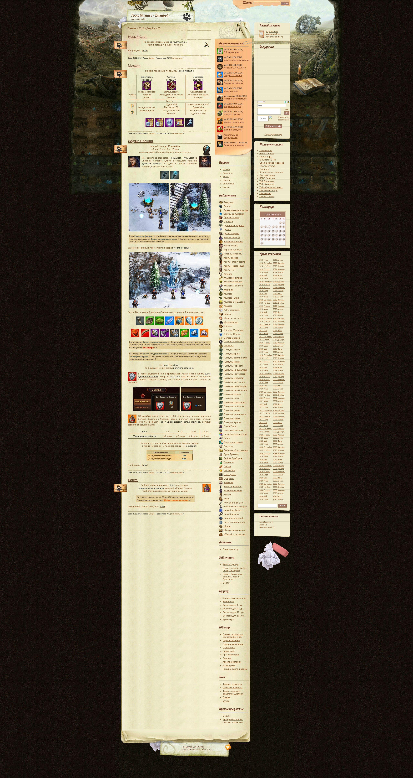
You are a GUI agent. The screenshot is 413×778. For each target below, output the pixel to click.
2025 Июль (263, 481)
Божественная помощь (236, 210)
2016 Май (263, 312)
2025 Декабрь (278, 487)
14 (277, 231)
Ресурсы (228, 446)
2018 (141, 28)
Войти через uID (273, 126)
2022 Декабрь (278, 432)
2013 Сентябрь (265, 263)
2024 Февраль (279, 453)
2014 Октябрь (278, 281)
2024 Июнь (277, 459)
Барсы (227, 206)
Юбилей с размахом (234, 534)
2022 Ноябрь (264, 432)
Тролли (228, 494)
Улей (226, 498)
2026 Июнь (277, 496)
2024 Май (263, 459)
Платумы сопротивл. (235, 402)
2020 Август (278, 389)
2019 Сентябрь (265, 373)
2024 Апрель (278, 456)
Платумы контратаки (235, 374)
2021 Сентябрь (265, 410)
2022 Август (278, 426)
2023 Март (263, 438)
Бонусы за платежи (234, 145)
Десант (227, 229)
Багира (151, 58)
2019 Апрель (278, 364)
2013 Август (278, 260)
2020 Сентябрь (265, 392)
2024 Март (263, 456)
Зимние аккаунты (233, 129)
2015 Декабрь (278, 303)
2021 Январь (264, 398)
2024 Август (278, 462)
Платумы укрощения (235, 414)
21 (277, 235)
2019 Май (263, 367)
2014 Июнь (277, 275)
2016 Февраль (279, 306)
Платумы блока (232, 349)
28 (277, 239)
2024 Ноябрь (264, 469)
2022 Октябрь (278, 429)
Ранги (227, 438)
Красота (228, 306)
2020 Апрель (278, 383)
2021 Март (263, 401)
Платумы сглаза (232, 394)
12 (269, 231)
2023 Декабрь (278, 450)
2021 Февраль (279, 398)
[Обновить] (285, 102)
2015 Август (278, 297)
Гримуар (228, 221)
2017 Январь (264, 324)
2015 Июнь (277, 294)
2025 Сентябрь (265, 484)
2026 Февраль (279, 490)
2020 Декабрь (278, 395)
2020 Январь (264, 380)
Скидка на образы (233, 83)
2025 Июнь (277, 478)
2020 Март (263, 383)
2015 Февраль (279, 288)
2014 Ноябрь (264, 284)
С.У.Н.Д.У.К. (230, 474)
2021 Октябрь (278, 410)
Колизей (228, 293)
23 (284, 235)
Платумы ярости (232, 422)
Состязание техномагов (236, 60)
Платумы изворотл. (234, 365)
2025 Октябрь (278, 484)
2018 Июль (263, 352)
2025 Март (263, 475)
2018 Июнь (277, 349)
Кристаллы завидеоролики (231, 136)
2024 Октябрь (278, 466)
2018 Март (263, 346)
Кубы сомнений (232, 310)
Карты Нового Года (234, 266)
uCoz (209, 749)
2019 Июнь (277, 367)
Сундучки (229, 478)
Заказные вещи (232, 237)
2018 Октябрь (278, 355)
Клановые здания (233, 281)
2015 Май (263, 294)
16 (284, 231)
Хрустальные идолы (234, 522)
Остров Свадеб (232, 338)
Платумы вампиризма (235, 357)
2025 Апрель (278, 475)
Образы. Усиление (233, 330)
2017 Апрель (278, 327)
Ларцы (227, 314)
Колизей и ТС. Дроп (234, 302)
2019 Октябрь (278, 373)
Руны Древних (231, 454)
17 (262, 235)
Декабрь (150, 28)
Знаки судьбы (231, 245)
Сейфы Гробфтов (233, 458)
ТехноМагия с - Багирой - (151, 15)
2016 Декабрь (278, 321)
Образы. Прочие (232, 334)
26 (269, 239)
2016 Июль (263, 315)
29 (280, 239)
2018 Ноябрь (264, 358)
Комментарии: (177, 58)
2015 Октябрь (278, 300)
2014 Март (263, 272)
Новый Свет (137, 36)
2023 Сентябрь (265, 447)
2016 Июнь (277, 312)
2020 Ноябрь (264, 395)
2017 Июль (263, 334)
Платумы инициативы (235, 369)
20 (273, 235)
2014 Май (263, 275)
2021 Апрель (278, 401)
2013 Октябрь (278, 263)
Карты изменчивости (235, 261)
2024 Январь (264, 453)
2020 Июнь (277, 386)
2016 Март (263, 309)
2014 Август (278, 278)
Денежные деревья (234, 225)
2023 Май (263, 441)
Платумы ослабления (235, 386)
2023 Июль (263, 444)
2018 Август (278, 352)
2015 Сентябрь (265, 300)
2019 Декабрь (278, 377)
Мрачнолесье (231, 322)
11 (265, 231)
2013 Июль (263, 260)
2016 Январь (264, 306)
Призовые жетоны (233, 430)
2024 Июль (263, 462)
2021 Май (263, 404)
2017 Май (263, 331)
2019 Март (263, 364)
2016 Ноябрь (264, 321)
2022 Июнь (277, 423)
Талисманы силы (233, 490)
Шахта (227, 526)
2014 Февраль (279, 269)
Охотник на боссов (234, 341)
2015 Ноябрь (264, 303)
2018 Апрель (278, 346)
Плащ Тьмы (230, 426)
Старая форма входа (273, 135)
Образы (228, 326)
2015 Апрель (278, 291)
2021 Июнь (277, 404)
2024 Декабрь (278, 469)
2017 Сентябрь (265, 337)
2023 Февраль (279, 435)
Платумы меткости (233, 378)
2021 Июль (263, 407)
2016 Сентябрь (265, 318)
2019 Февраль (279, 361)
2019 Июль (263, 370)
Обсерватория (231, 52)
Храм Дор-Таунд (232, 510)
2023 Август (278, 444)
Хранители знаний (233, 518)
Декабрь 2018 (273, 214)
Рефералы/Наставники (236, 450)
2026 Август (278, 499)
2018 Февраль (279, 343)
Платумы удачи (232, 410)
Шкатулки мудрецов (234, 530)
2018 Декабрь (278, 358)
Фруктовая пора (232, 106)
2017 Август (278, 334)
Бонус (133, 480)
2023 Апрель (278, 438)
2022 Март (263, 419)
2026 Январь (264, 490)
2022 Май (263, 423)
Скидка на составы (234, 122)
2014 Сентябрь (265, 281)
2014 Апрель (278, 272)
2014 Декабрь (278, 284)
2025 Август (278, 481)
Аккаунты (228, 202)
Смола (227, 466)
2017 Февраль (279, 324)
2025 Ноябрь (264, 487)
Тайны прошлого (233, 486)
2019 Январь (264, 361)
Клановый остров (233, 277)
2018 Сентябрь (265, 355)
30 (284, 239)
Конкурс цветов (232, 114)
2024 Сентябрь (265, 466)
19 (269, 235)
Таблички (228, 482)
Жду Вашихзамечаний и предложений (273, 34)
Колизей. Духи (231, 297)
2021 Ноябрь (264, 413)
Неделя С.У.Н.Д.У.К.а (235, 67)
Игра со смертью (233, 249)
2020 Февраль (279, 380)
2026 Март (263, 493)
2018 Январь (264, 343)
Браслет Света (231, 217)
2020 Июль (263, 389)
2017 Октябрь (278, 337)
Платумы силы (231, 398)
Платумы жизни (232, 361)
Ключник (228, 289)
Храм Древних (231, 514)
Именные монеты (233, 253)
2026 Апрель (278, 493)
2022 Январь (264, 416)
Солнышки (229, 470)
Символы (229, 462)
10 (262, 231)
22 (280, 235)
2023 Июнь (277, 441)
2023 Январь (264, 435)
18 (265, 235)
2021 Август (278, 407)
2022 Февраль (279, 416)
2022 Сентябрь (265, 429)
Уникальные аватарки (235, 506)
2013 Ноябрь (264, 266)
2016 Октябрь (278, 318)
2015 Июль (263, 297)
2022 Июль (263, 426)
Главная (131, 28)
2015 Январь (264, 288)
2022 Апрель (278, 419)
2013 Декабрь (278, 266)
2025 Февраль (279, 472)
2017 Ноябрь (264, 340)
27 (273, 239)
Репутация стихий (233, 442)
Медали (134, 65)
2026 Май (263, 496)
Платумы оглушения (234, 382)
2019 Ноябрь (264, 377)
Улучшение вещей (233, 502)
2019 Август (278, 370)
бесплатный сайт (197, 749)
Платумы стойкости (234, 406)
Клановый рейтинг (233, 285)
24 (262, 239)
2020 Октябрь (278, 392)
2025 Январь (264, 472)
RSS (228, 747)
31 (262, 243)
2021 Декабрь (278, 413)
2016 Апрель (278, 309)
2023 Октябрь (278, 447)
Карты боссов (231, 257)
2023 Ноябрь (264, 450)
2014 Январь (264, 269)
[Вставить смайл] (288, 102)
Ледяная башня (140, 141)
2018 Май (263, 349)
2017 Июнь (277, 331)
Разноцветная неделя (235, 434)
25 (265, 239)
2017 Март (263, 327)
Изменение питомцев (235, 98)
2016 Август (278, 315)
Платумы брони (232, 353)
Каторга (228, 274)
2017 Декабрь (278, 340)
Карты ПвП (229, 270)
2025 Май (263, 478)
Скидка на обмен (233, 75)
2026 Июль (263, 499)
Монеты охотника (233, 318)
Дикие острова (231, 233)
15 (280, 231)
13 (273, 231)
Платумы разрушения (235, 390)
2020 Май (263, 386)
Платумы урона (232, 418)
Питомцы (228, 345)
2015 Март (263, 291)
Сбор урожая (231, 91)
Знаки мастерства (233, 241)
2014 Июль (263, 278)
